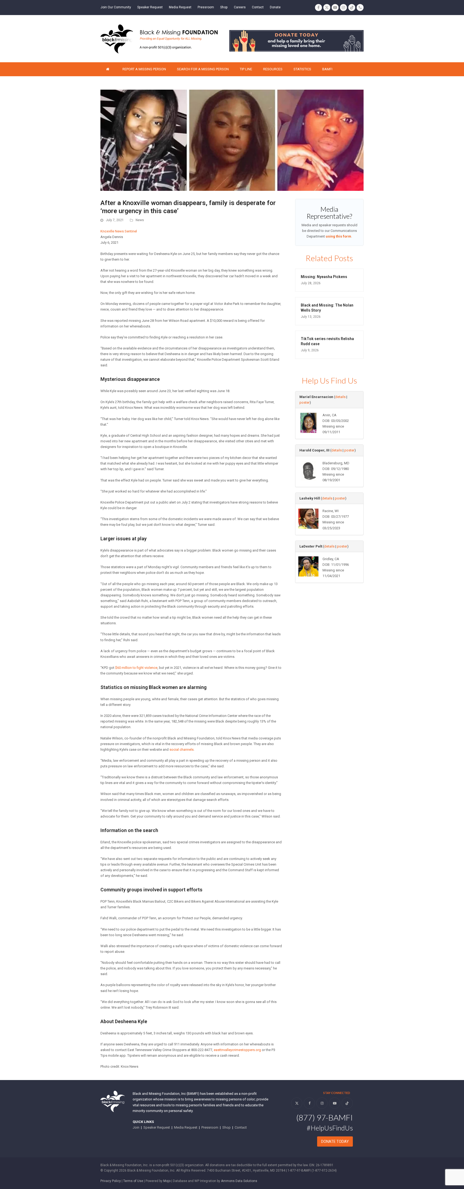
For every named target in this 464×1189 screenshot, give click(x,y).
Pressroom (209, 1127)
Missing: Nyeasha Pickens (324, 277)
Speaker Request (156, 1127)
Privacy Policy (110, 1181)
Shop (226, 1127)
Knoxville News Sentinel (118, 231)
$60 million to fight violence (136, 668)
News (140, 220)
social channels (181, 749)
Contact (241, 1127)
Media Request (185, 1127)
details (340, 397)
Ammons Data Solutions (239, 1181)
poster (304, 402)
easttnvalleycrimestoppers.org (237, 1050)
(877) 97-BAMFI (324, 1117)
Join (136, 1127)
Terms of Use (133, 1181)
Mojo (167, 1181)
